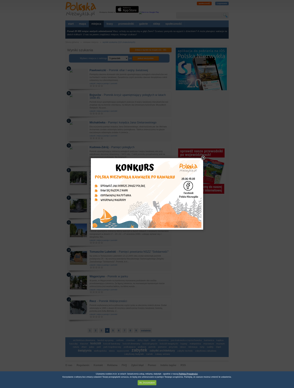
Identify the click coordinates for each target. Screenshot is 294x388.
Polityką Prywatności (188, 374)
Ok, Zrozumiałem (147, 383)
